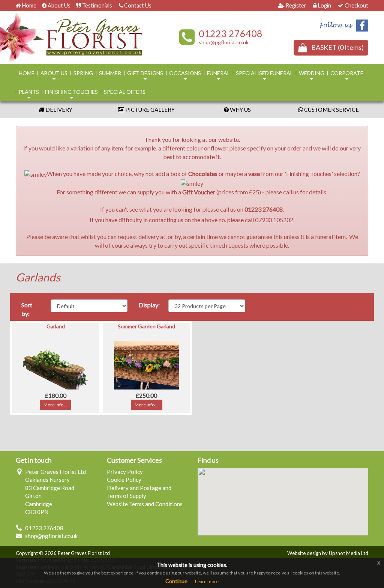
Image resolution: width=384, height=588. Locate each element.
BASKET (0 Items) (337, 47)
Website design (304, 553)
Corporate (346, 76)
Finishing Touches (71, 95)
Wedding (311, 76)
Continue (176, 581)
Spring (83, 73)
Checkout (356, 5)
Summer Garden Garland (146, 326)
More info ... (56, 405)
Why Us (240, 109)
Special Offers (125, 92)
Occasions (185, 76)
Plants (29, 95)
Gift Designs (145, 76)
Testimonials (97, 5)
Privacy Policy (125, 471)
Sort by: (26, 309)
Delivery (58, 109)
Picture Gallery (149, 109)
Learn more (207, 581)
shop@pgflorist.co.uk (224, 42)
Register (296, 5)
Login (324, 5)
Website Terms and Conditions (145, 504)
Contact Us (138, 5)
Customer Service (331, 109)
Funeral (218, 76)
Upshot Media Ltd (348, 553)
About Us (59, 5)
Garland (55, 326)
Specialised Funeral (264, 76)
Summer (110, 73)
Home (29, 5)
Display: (149, 304)
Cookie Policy (124, 479)
